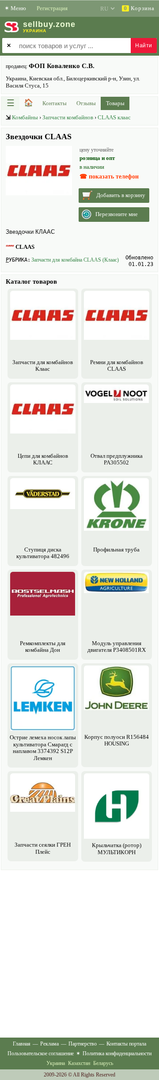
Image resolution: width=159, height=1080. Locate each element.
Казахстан (79, 1063)
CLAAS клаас (114, 117)
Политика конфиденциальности (117, 1053)
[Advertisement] (79, 951)
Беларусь (103, 1063)
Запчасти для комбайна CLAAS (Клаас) (75, 260)
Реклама (49, 1044)
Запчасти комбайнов (67, 117)
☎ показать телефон (109, 176)
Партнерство (82, 1044)
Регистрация (52, 8)
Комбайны (25, 117)
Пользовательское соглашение (41, 1053)
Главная (21, 1044)
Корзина (139, 8)
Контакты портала (126, 1044)
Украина (55, 1063)
